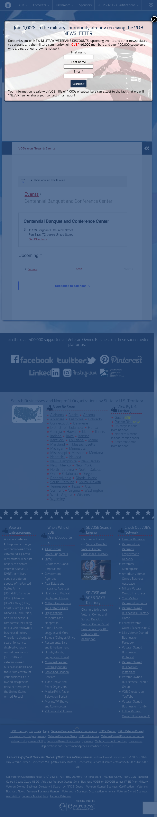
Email (79, 72)
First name (78, 52)
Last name (78, 62)
